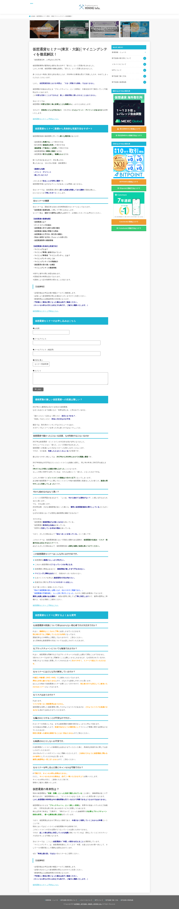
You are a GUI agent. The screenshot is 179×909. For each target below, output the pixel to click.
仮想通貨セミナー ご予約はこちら (46, 119)
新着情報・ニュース (119, 52)
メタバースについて (119, 64)
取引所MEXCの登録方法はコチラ (130, 135)
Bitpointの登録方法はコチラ (130, 188)
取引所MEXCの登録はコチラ (130, 129)
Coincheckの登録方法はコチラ (130, 228)
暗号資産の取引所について (121, 58)
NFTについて (116, 70)
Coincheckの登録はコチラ (128, 222)
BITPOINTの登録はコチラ (129, 182)
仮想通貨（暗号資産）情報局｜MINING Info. (88, 904)
